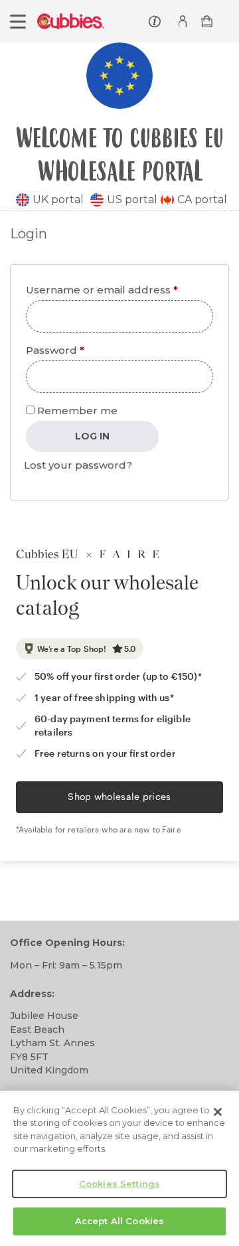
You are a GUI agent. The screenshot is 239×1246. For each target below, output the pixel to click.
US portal (132, 199)
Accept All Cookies (119, 1220)
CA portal (202, 199)
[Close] (217, 1112)
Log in (92, 436)
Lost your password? (78, 465)
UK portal (58, 199)
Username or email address (119, 289)
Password (79, 349)
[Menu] (18, 22)
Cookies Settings (119, 1183)
